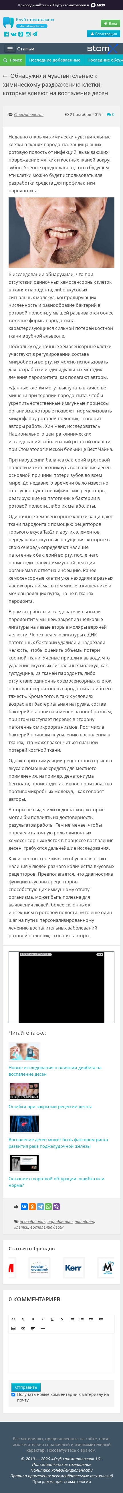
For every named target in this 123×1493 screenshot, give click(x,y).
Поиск (15, 60)
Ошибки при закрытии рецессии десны (50, 1106)
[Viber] (56, 1206)
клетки (21, 1227)
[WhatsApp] (48, 1206)
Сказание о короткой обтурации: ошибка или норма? (56, 1182)
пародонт (84, 1221)
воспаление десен (47, 1227)
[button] (13, 1319)
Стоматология (28, 114)
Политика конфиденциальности (62, 1470)
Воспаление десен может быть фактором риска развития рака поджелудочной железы (58, 1143)
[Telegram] (40, 1206)
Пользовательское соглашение (61, 1464)
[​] (61, 1353)
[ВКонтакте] (24, 1206)
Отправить (26, 1387)
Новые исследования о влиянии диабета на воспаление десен (55, 1071)
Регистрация (105, 33)
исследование (32, 1221)
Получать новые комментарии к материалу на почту (63, 1397)
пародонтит (60, 1221)
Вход (112, 23)
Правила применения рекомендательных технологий (61, 1475)
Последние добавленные (54, 60)
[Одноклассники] (32, 1206)
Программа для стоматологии (61, 1481)
